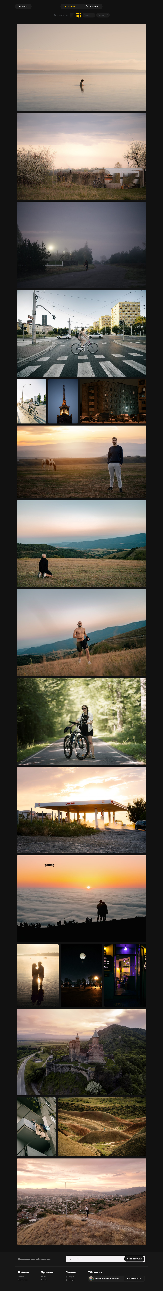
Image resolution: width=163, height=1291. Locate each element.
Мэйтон (25, 6)
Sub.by (43, 1276)
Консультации (23, 1280)
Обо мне (21, 1276)
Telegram (71, 1276)
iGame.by (44, 1280)
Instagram (72, 1280)
